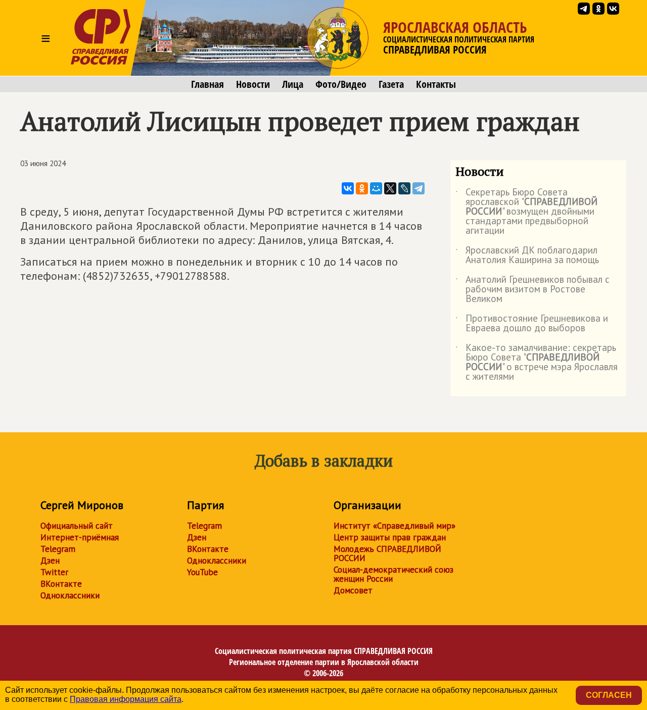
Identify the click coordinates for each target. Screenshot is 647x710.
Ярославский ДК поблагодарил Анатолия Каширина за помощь (527, 255)
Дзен (50, 560)
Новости (253, 84)
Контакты (436, 84)
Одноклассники (70, 595)
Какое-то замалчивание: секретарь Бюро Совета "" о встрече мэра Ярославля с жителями (536, 362)
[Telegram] (418, 188)
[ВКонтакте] (348, 188)
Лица (292, 84)
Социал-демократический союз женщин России (393, 574)
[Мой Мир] (376, 188)
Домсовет (353, 590)
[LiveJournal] (404, 188)
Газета (391, 84)
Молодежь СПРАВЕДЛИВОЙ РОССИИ (387, 553)
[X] (390, 188)
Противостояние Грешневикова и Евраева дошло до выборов (531, 324)
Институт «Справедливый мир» (394, 525)
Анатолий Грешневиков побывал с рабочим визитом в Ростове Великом (532, 290)
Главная (207, 84)
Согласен (609, 695)
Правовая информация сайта (125, 699)
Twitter (54, 572)
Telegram (57, 548)
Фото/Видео (340, 84)
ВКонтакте (61, 583)
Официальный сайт (76, 525)
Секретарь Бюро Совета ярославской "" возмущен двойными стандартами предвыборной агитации (526, 211)
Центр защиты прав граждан (390, 537)
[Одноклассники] (362, 188)
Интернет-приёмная (79, 537)
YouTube (202, 572)
